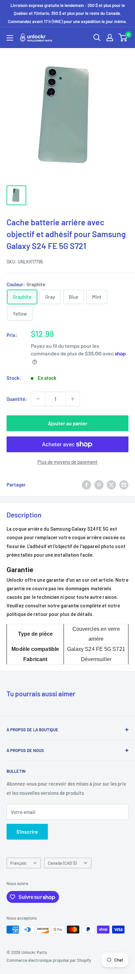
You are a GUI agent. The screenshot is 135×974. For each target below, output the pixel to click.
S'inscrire (27, 831)
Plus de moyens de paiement (67, 462)
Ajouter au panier (67, 423)
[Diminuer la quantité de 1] (38, 399)
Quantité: (17, 399)
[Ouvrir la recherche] (97, 37)
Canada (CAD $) (62, 863)
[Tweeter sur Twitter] (111, 484)
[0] (123, 38)
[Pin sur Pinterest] (99, 484)
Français (18, 863)
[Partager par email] (123, 484)
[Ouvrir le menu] (10, 38)
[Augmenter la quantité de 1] (73, 399)
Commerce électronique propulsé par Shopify (49, 960)
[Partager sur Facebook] (86, 484)
